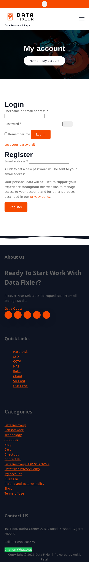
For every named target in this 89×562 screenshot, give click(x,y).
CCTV (17, 361)
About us (11, 440)
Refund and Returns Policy (24, 484)
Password (13, 124)
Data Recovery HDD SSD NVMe (27, 464)
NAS (16, 366)
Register (16, 207)
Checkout (12, 454)
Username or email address (26, 111)
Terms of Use (14, 493)
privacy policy (40, 196)
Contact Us (13, 459)
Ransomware (14, 430)
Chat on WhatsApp (18, 549)
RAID (17, 371)
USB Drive (20, 386)
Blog (8, 445)
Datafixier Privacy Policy (22, 469)
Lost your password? (20, 144)
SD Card (19, 381)
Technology (13, 435)
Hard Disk (20, 352)
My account (50, 61)
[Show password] (68, 123)
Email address (16, 161)
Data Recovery (15, 425)
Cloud (17, 376)
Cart (8, 449)
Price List (11, 479)
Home (34, 61)
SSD (16, 357)
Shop (8, 488)
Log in (41, 134)
